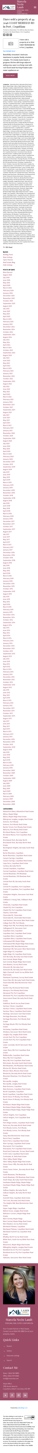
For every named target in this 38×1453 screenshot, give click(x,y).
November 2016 (9, 555)
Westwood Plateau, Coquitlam (14, 1226)
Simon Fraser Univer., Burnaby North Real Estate (19, 212)
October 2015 (8, 589)
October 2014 (8, 620)
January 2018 (8, 519)
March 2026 (7, 288)
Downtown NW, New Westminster (11, 133)
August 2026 (7, 275)
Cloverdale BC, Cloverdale (25, 119)
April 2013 (6, 667)
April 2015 (6, 604)
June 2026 (6, 280)
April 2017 (6, 542)
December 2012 (8, 677)
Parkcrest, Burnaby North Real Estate (17, 1125)
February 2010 (8, 765)
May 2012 (6, 695)
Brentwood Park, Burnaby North (24, 95)
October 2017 (8, 527)
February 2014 (8, 641)
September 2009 (9, 778)
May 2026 (6, 283)
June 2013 (6, 661)
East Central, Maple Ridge (14, 138)
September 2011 (9, 716)
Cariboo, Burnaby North (27, 103)
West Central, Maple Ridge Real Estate (25, 229)
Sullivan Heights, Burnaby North (15, 1190)
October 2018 (8, 495)
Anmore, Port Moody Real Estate (16, 89)
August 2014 (7, 625)
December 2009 (9, 770)
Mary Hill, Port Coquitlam (12, 1058)
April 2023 (6, 366)
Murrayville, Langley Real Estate (16, 181)
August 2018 (7, 501)
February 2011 (8, 734)
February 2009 (8, 796)
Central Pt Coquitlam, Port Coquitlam (22, 110)
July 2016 (6, 565)
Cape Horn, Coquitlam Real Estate (12, 103)
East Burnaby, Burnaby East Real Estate (18, 957)
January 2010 (8, 768)
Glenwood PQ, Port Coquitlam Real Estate (18, 996)
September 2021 (9, 410)
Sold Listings (7, 265)
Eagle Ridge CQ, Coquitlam (20, 134)
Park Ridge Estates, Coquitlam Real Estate (18, 195)
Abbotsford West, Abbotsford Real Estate (21, 84)
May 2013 (6, 664)
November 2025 (9, 298)
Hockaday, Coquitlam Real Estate (15, 1029)
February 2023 (8, 371)
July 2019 (6, 472)
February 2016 (8, 578)
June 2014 (6, 630)
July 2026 (6, 278)
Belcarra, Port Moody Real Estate (24, 91)
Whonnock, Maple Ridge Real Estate (16, 238)
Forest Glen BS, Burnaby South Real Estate (19, 980)
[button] (5, 1395)
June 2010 (6, 755)
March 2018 (7, 514)
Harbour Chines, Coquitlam (10, 155)
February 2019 (8, 485)
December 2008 (9, 802)
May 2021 (6, 420)
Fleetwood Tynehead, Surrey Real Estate (18, 977)
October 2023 (8, 350)
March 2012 (7, 700)
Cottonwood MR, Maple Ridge (14, 941)
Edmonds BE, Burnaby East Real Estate (21, 141)
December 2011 (8, 708)
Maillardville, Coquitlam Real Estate (16, 171)
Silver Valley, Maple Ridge (14, 209)
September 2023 (9, 353)
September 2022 (9, 381)
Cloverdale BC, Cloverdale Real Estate (13, 121)
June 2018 (6, 506)
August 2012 (7, 687)
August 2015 (7, 594)
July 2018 (6, 503)
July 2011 (6, 721)
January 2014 (8, 643)
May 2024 (6, 342)
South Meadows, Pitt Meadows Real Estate (18, 1177)
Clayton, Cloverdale (12, 119)
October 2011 (8, 713)
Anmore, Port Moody (10, 822)
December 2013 (8, 646)
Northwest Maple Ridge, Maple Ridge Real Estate (16, 191)
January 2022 (8, 402)
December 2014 (9, 615)
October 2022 (8, 379)
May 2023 (6, 363)
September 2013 (9, 654)
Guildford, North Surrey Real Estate (22, 153)
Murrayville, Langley (10, 1081)
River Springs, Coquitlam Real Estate (25, 202)
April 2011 (6, 729)
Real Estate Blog (9, 262)
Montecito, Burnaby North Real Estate (24, 178)
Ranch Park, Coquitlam (22, 200)
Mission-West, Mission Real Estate (15, 1071)
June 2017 (6, 537)
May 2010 (6, 757)
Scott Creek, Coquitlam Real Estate (16, 1154)
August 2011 (7, 719)
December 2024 (9, 327)
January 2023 (8, 374)
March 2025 (7, 319)
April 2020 (6, 451)
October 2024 (8, 332)
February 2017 (8, 547)
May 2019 (6, 477)
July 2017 (6, 534)
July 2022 (6, 386)
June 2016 (6, 568)
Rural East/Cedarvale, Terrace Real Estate (18, 205)
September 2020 (9, 438)
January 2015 (7, 612)
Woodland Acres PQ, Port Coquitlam (16, 1250)
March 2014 (7, 638)
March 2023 (7, 368)
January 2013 (7, 674)
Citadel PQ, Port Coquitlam (10, 117)
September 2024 (9, 335)
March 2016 (7, 576)
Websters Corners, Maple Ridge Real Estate (18, 228)
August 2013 (7, 656)
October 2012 (8, 682)
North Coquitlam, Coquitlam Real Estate (18, 1094)
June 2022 (6, 389)
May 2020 (6, 449)
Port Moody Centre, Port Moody (26, 197)
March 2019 (7, 482)
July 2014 (6, 628)
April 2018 (6, 511)
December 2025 (9, 296)
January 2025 (8, 324)
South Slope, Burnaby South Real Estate (18, 1180)
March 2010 (7, 763)
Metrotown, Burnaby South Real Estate (17, 1063)
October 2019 (8, 464)
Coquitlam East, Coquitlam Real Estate (17, 933)
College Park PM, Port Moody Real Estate (13, 124)
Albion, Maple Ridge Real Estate (22, 86)
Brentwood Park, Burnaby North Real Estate (14, 96)
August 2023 (7, 355)
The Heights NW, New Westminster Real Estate (22, 224)
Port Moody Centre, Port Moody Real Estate (14, 198)
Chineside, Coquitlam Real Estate (24, 115)
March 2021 (7, 425)
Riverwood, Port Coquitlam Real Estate (17, 1149)
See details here (9, 51)
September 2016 (9, 560)
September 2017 (9, 529)
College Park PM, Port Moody (25, 122)
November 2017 (9, 524)
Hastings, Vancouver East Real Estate (17, 1014)
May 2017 (6, 540)
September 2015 (9, 591)
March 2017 (7, 545)
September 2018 (9, 498)
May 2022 (6, 392)
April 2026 (6, 285)
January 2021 (7, 431)
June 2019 (6, 475)
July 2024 (6, 340)
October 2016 (8, 558)
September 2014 (9, 623)
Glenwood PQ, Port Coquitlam (18, 150)
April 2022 (6, 394)
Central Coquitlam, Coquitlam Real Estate (18, 871)
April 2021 (6, 423)
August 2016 (7, 563)
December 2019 (9, 462)
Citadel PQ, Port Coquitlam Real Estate (17, 910)
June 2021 (6, 418)
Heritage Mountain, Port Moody (26, 159)
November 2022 (9, 376)
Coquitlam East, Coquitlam (19, 126)
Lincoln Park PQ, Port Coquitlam (22, 165)
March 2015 (7, 607)
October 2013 (8, 651)
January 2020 (8, 459)
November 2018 (9, 493)
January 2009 (8, 799)
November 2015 (9, 586)
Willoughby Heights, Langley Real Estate (18, 1247)
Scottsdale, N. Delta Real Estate (15, 1156)
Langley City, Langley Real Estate (15, 1035)
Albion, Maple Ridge (8, 86)
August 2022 (7, 384)
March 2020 (7, 454)
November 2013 (9, 648)
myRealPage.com (22, 1408)
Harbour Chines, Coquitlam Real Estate (17, 1009)
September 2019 (9, 467)
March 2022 (7, 397)
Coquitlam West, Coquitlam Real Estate (13, 129)
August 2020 (7, 441)
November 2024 (9, 329)
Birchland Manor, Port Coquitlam (20, 32)
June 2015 (6, 599)
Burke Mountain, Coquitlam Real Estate (19, 100)
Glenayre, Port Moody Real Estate (15, 990)
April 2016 (6, 573)
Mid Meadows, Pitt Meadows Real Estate (18, 1066)
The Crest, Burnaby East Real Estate (16, 1201)
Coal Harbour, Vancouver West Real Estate (18, 920)
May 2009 (6, 789)
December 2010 (9, 739)
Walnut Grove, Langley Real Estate (15, 1211)
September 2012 (9, 685)
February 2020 (8, 457)
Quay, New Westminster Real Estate (16, 1136)
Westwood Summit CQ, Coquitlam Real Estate (15, 235)
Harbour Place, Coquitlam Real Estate (17, 157)
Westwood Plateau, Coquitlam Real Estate (20, 233)
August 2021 (7, 412)
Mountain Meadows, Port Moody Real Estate (14, 179)
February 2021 (8, 428)
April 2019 (6, 480)
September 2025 (9, 303)
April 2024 (6, 345)
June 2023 (6, 361)
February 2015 (8, 610)
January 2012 (7, 706)
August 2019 (7, 469)
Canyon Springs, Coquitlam (13, 858)
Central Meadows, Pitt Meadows (18, 107)
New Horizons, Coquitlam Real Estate (19, 183)
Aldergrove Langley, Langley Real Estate (13, 88)
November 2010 (9, 742)
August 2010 (7, 750)
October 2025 (8, 301)
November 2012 (9, 680)
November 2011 (8, 711)
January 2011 (7, 737)
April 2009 (6, 791)
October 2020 (8, 436)
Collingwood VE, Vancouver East (14, 928)
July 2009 (6, 783)
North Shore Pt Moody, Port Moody (16, 186)
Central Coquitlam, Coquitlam (10, 105)
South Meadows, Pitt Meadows (11, 214)
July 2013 (6, 659)
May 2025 (6, 314)
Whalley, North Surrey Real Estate (15, 1237)
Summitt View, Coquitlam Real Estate (12, 222)
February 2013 (8, 672)
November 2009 (9, 773)
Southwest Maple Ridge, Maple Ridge (17, 217)
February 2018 (8, 516)
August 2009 (7, 781)
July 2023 (6, 358)
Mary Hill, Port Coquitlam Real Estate (18, 172)
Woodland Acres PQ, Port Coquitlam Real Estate (21, 242)
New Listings (7, 257)
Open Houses (8, 260)
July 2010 (6, 752)
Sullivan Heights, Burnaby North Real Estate (22, 221)
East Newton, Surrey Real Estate (18, 139)
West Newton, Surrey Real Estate (12, 231)
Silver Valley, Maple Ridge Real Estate (17, 1162)
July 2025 (6, 309)
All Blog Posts (8, 255)
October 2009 (8, 776)
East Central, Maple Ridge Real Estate (17, 962)
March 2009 (7, 794)
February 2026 (8, 290)
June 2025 (6, 311)
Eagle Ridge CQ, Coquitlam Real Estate (17, 954)
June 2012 (6, 693)
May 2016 (6, 571)
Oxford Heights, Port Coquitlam (14, 1115)
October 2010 (8, 744)
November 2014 (9, 617)
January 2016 (8, 581)
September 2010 (9, 747)
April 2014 (6, 635)
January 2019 (8, 488)
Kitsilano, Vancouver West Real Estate (17, 164)
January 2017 (7, 550)
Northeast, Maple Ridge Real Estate (16, 1105)
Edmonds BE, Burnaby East (13, 967)
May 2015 (6, 602)
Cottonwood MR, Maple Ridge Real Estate (21, 131)
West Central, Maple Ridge (12, 1219)
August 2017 (7, 532)
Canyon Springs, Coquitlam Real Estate (24, 101)
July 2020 (6, 444)
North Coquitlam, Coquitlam (13, 1092)
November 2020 (9, 433)
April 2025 (6, 316)
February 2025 (8, 322)
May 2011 (6, 726)
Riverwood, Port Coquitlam (10, 204)
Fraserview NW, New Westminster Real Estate (21, 146)
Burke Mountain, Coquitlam (13, 853)
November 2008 (9, 804)
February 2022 (8, 399)
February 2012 (8, 703)
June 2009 (6, 786)
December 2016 (9, 552)
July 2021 (6, 415)
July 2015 (6, 597)
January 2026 (8, 293)
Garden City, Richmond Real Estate (12, 148)
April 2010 (6, 760)
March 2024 (7, 348)
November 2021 (9, 405)
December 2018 (9, 490)
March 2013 (7, 669)
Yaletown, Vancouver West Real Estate (13, 243)
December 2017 (8, 521)
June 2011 (6, 724)
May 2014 (6, 633)
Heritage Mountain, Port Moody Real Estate (14, 160)
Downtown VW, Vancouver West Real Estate (19, 949)
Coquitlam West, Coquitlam (23, 127)
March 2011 (7, 731)
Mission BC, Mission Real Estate (15, 176)
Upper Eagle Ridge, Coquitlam (11, 226)
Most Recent (7, 272)
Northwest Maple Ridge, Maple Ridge (19, 190)
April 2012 (6, 698)
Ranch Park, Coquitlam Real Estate (16, 1141)
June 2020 (6, 446)
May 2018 (6, 508)
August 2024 (7, 337)
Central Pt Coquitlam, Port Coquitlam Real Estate (15, 112)
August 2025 (7, 306)
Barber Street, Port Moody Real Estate (17, 827)
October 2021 (8, 407)
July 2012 (6, 690)
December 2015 (8, 584)
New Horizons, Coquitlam (12, 1086)
